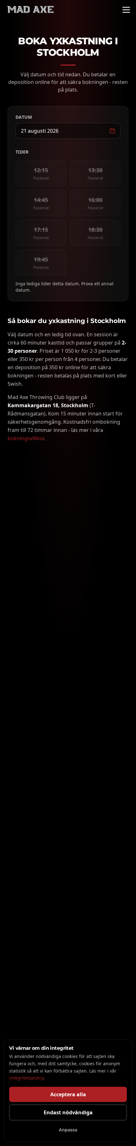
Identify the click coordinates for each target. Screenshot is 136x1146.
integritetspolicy (26, 1078)
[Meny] (126, 10)
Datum (23, 117)
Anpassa (68, 1130)
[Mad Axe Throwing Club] (30, 10)
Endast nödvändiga (68, 1112)
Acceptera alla (68, 1094)
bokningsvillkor (26, 438)
